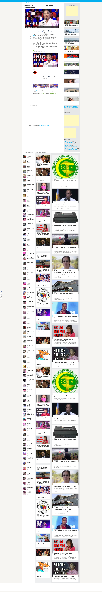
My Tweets (65, 110)
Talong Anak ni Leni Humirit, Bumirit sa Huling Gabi (29, 234)
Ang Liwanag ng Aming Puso (30, 194)
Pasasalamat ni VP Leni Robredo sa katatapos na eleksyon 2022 (30, 224)
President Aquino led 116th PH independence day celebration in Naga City (71, 51)
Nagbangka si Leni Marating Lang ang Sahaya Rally (29, 283)
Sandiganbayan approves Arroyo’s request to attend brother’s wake (71, 94)
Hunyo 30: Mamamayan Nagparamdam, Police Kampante (30, 166)
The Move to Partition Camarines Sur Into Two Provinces (41, 363)
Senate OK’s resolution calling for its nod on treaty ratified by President (43, 304)
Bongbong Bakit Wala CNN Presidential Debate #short (53, 90)
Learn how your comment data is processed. (44, 125)
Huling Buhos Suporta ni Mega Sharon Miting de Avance (30, 229)
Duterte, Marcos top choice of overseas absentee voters (43, 285)
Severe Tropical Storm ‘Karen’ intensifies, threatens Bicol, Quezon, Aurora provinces (71, 76)
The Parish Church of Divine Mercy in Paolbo (71, 149)
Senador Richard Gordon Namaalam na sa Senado (30, 185)
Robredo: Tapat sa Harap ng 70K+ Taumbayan (30, 311)
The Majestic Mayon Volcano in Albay (70, 147)
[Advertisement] (72, 11)
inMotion (38, 556)
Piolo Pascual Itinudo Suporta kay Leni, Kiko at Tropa (30, 263)
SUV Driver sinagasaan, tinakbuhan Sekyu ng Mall (30, 171)
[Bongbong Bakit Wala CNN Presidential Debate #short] (54, 86)
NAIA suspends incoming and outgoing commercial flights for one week (64, 294)
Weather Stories (67, 75)
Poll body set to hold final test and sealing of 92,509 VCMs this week (65, 226)
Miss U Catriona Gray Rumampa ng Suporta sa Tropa (30, 244)
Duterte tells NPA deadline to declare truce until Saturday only (65, 248)
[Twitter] (56, 71)
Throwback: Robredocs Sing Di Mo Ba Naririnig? (30, 219)
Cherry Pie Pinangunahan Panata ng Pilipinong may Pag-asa (30, 215)
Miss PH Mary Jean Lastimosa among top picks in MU (71, 103)
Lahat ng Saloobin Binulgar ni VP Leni (29, 267)
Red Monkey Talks (43, 93)
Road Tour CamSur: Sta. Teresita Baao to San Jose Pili (30, 161)
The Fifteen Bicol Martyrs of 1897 (69, 142)
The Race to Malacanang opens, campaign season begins (42, 256)
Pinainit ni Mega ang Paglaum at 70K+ (30, 321)
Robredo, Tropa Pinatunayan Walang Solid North (30, 297)
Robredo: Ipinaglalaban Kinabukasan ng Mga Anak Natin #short (42, 220)
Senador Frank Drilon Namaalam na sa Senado (30, 189)
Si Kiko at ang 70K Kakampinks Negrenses (30, 316)
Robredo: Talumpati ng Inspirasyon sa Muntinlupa (42, 206)
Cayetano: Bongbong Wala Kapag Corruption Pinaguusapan (65, 317)
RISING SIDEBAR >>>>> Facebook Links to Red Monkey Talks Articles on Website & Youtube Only (71, 107)
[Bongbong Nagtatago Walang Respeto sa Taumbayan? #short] (37, 86)
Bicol (37, 246)
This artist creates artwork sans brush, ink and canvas (71, 26)
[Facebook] (55, 71)
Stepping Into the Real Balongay (69, 43)
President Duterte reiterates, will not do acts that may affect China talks (42, 179)
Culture (71, 42)
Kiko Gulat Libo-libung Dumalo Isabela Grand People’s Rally (30, 302)
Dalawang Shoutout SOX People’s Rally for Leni (30, 287)
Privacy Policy (73, 587)
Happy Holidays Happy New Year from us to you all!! (42, 346)
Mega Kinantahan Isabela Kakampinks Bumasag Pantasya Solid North (30, 307)
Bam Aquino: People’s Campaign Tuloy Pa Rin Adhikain (30, 205)
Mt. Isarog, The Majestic (68, 145)
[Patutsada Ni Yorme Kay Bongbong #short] (45, 86)
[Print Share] (1, 297)
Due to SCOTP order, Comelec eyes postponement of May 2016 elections (70, 85)
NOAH (39, 556)
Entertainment (66, 24)
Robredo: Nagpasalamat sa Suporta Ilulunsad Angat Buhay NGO (30, 200)
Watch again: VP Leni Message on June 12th (30, 175)
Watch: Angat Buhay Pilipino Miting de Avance (30, 258)
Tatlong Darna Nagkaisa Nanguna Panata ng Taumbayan (30, 239)
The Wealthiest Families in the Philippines (70, 144)
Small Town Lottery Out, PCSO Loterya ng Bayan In (71, 143)
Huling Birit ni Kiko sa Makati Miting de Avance (30, 253)
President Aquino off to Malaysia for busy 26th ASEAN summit (65, 203)
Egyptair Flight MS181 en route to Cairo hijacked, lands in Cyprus (70, 35)
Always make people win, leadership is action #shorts (30, 180)
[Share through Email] (1, 298)
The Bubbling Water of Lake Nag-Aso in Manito (71, 148)
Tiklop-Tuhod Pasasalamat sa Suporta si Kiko (30, 272)
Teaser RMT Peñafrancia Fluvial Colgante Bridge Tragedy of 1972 (30, 156)
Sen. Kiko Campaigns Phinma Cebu (42, 319)
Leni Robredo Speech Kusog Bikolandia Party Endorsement (43, 193)
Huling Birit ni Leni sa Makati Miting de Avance (30, 248)
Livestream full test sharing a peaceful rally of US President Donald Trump (43, 270)
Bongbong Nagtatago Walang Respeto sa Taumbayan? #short (36, 90)
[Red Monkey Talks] (35, 72)
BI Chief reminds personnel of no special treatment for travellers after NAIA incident (65, 271)
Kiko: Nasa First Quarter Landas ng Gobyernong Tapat (30, 210)
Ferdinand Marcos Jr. (51, 93)
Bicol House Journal (67, 42)
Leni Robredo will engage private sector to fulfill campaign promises (42, 333)
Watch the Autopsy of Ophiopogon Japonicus (71, 59)
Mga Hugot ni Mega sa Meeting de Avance (30, 277)
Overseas (70, 24)
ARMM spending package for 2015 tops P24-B (65, 181)
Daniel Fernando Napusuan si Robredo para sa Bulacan (30, 293)
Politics (27, 2)
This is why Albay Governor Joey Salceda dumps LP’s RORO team (42, 249)
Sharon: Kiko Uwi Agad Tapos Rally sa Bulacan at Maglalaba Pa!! (43, 234)
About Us (77, 587)
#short (34, 35)
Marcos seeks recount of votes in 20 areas (43, 165)
